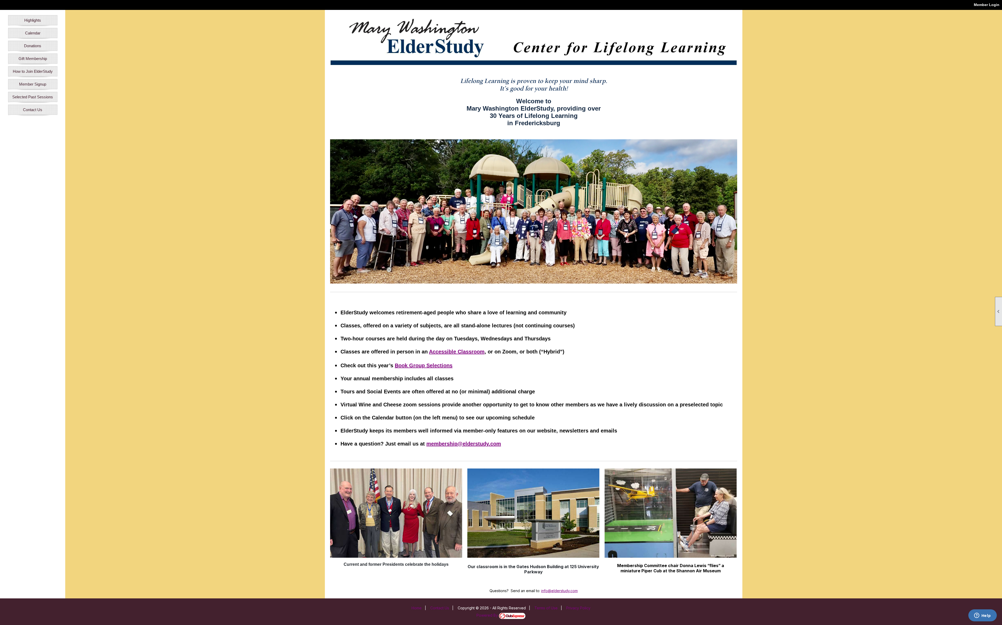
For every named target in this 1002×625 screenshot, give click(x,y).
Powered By (487, 615)
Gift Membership (33, 58)
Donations (32, 46)
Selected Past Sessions (32, 97)
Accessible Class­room (457, 351)
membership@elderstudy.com (463, 444)
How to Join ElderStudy (33, 71)
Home (416, 608)
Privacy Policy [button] (578, 608)
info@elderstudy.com (559, 590)
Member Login (986, 5)
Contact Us (32, 109)
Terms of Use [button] (546, 608)
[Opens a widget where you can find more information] (982, 615)
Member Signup (32, 84)
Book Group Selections (423, 365)
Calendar (32, 33)
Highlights (32, 20)
